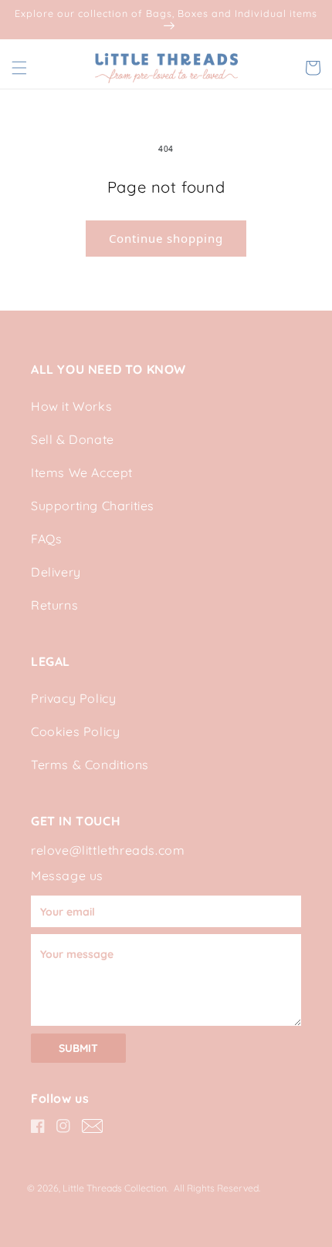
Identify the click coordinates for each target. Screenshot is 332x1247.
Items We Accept (82, 472)
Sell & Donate (72, 439)
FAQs (46, 538)
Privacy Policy (73, 698)
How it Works (71, 406)
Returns (54, 605)
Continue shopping (166, 238)
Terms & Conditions (90, 764)
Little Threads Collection (115, 1188)
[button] (19, 68)
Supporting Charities (92, 505)
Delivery (56, 572)
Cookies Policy (75, 731)
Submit (78, 1048)
